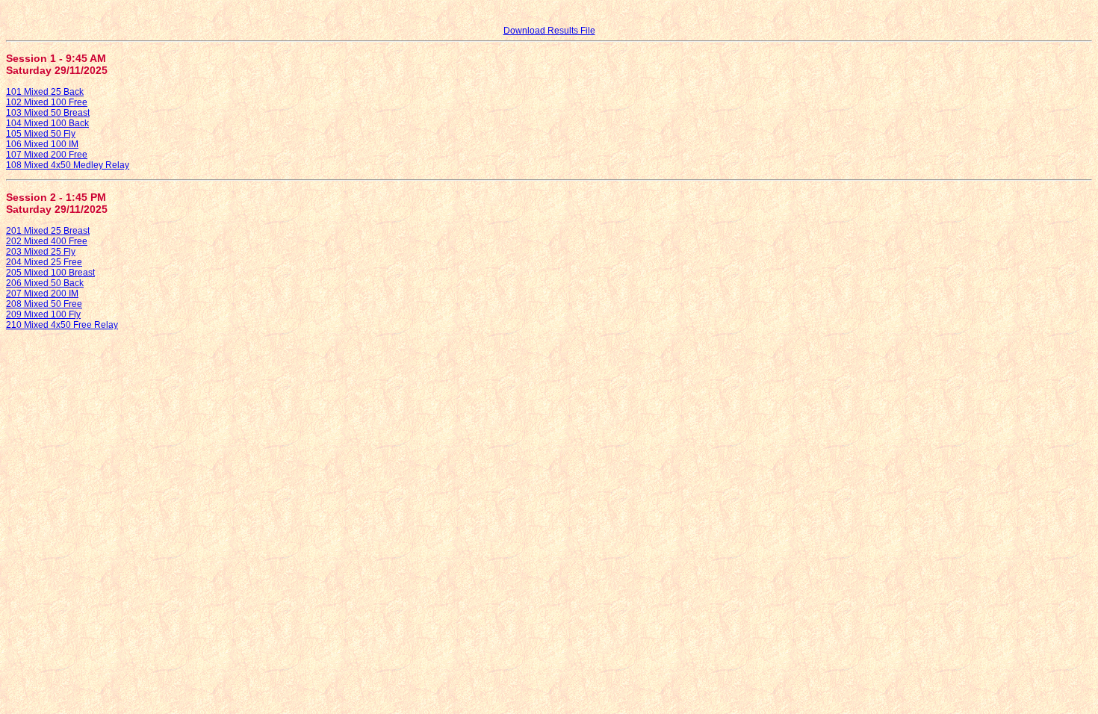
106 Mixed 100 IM (42, 144)
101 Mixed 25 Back (45, 92)
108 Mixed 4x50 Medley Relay (67, 165)
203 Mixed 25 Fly (40, 251)
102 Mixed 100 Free (46, 102)
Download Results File (549, 30)
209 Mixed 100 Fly (43, 314)
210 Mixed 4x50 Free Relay (62, 325)
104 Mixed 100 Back (47, 123)
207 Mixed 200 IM (42, 293)
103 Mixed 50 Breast (48, 113)
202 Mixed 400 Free (46, 241)
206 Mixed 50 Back (45, 283)
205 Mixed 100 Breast (50, 272)
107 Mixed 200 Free (46, 154)
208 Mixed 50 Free (44, 304)
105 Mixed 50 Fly (40, 133)
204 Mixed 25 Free (44, 262)
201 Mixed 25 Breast (48, 231)
